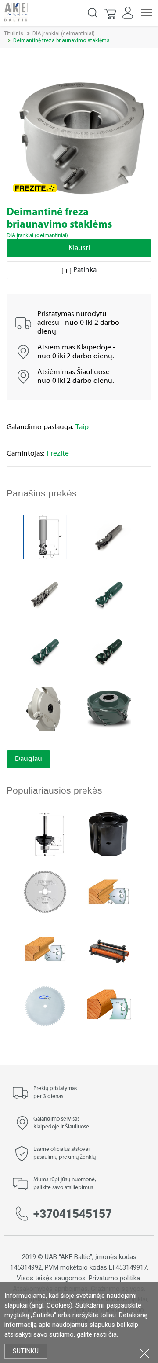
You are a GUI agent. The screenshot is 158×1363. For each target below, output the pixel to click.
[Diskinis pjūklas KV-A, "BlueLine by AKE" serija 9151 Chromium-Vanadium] (45, 1005)
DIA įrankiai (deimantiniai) (63, 33)
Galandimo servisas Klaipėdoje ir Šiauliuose (61, 1123)
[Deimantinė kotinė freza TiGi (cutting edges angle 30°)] (109, 594)
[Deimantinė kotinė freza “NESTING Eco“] (109, 537)
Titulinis (13, 33)
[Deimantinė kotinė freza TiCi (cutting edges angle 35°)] (45, 651)
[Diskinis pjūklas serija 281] (45, 891)
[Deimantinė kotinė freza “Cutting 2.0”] (45, 537)
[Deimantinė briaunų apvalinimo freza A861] (45, 708)
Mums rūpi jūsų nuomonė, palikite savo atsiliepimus (64, 1184)
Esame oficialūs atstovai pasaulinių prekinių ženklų (64, 1153)
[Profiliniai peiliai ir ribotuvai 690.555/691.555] (109, 1005)
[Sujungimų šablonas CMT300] (109, 948)
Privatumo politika (114, 1278)
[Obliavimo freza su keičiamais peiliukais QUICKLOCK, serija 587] (109, 834)
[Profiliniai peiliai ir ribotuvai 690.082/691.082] (45, 948)
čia (112, 1334)
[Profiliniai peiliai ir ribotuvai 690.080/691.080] (109, 891)
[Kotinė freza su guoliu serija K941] (45, 834)
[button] (111, 12)
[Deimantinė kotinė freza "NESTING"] (45, 594)
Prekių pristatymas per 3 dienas (55, 1093)
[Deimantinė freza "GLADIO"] (109, 708)
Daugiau (28, 759)
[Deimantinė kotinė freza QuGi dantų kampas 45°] (109, 651)
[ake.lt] (16, 12)
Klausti (79, 248)
